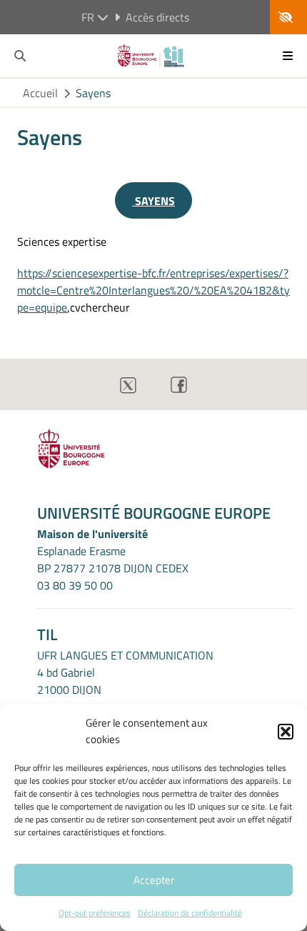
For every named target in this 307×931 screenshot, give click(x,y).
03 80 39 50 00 (75, 585)
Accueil (40, 92)
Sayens (93, 92)
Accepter (154, 880)
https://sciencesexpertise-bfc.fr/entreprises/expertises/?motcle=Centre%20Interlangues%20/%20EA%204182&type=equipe (153, 290)
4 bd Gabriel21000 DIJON (69, 681)
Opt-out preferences (95, 913)
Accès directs (157, 17)
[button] (285, 732)
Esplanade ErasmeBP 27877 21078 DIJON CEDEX (112, 559)
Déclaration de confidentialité (190, 913)
